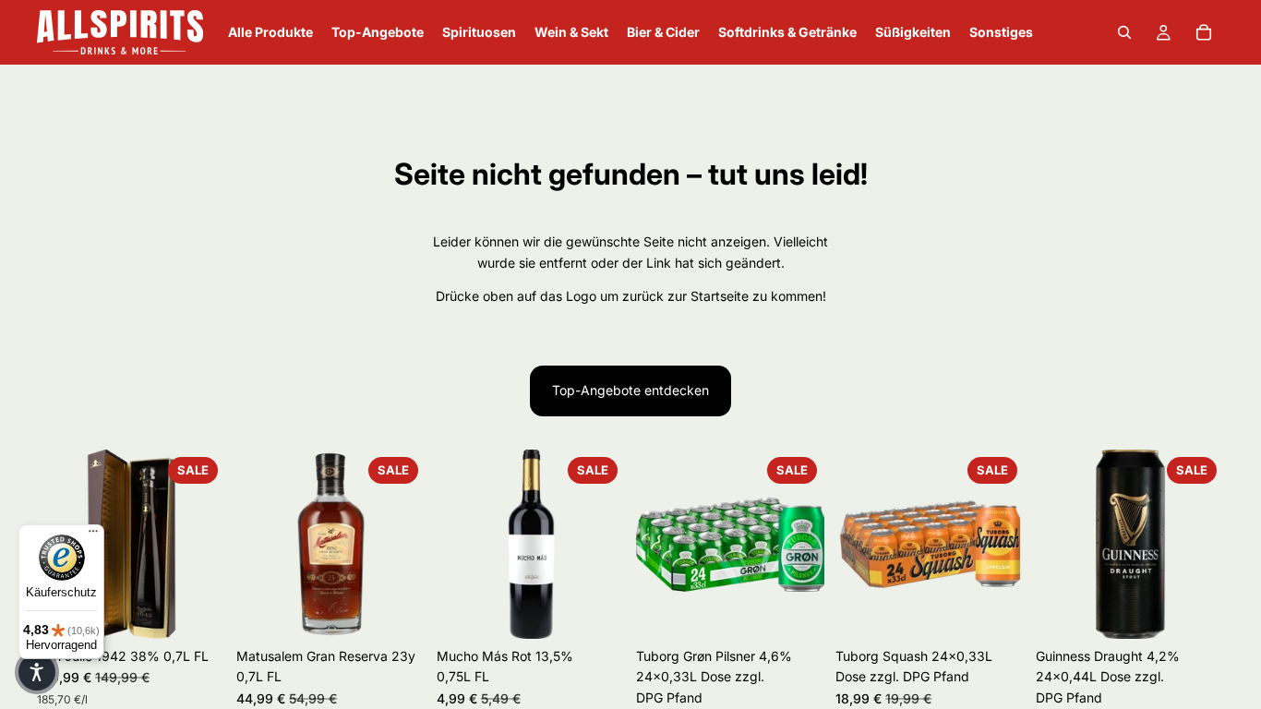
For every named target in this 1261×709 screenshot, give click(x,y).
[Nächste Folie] (205, 543)
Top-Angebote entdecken (630, 390)
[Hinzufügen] (197, 610)
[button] (37, 672)
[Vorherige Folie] (656, 543)
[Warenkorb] (1203, 32)
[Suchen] (1124, 32)
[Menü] (93, 535)
